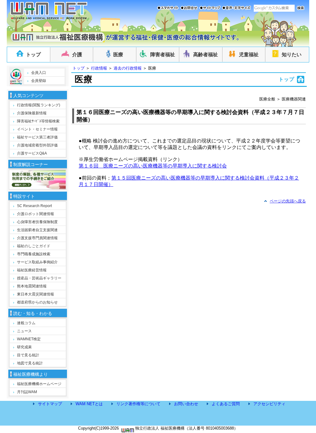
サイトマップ (50, 403)
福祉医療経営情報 (32, 270)
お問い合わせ (186, 403)
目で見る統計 (28, 355)
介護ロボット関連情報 (35, 214)
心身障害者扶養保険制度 (37, 222)
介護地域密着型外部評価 (37, 145)
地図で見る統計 (30, 363)
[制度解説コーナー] (37, 187)
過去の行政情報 (128, 68)
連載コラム (26, 323)
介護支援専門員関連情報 (37, 238)
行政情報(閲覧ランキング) (38, 105)
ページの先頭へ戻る (288, 201)
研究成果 (24, 347)
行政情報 (99, 68)
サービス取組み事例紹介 (37, 262)
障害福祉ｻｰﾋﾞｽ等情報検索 (38, 121)
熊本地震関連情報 (32, 286)
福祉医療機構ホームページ (39, 384)
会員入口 (38, 72)
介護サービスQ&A (32, 153)
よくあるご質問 (226, 403)
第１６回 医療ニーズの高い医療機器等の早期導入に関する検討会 (153, 165)
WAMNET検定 (29, 339)
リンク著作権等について (138, 403)
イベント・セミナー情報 (37, 129)
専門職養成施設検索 (33, 254)
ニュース (24, 331)
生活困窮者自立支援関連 (37, 230)
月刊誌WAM (27, 392)
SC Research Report (34, 206)
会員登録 (38, 81)
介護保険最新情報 (32, 113)
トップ (79, 68)
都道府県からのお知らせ (37, 302)
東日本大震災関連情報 (35, 294)
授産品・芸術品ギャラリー (39, 278)
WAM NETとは (89, 403)
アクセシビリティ (269, 403)
